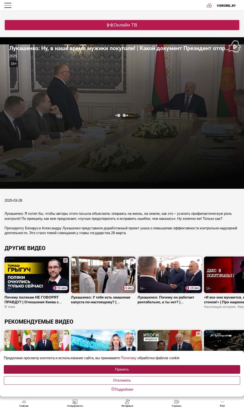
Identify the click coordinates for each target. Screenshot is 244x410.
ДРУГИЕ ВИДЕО (25, 248)
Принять (122, 369)
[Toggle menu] (8, 5)
